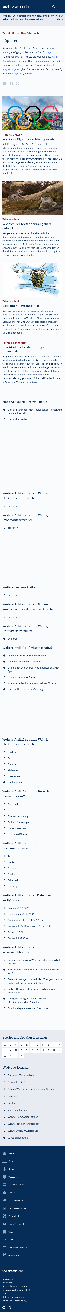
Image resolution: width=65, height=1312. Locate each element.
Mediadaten (8, 1293)
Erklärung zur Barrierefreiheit (16, 1289)
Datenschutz (8, 1282)
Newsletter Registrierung (14, 1300)
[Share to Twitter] (17, 83)
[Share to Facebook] (11, 83)
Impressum (7, 1279)
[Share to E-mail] (5, 83)
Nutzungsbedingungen (13, 1297)
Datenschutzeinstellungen (15, 1286)
